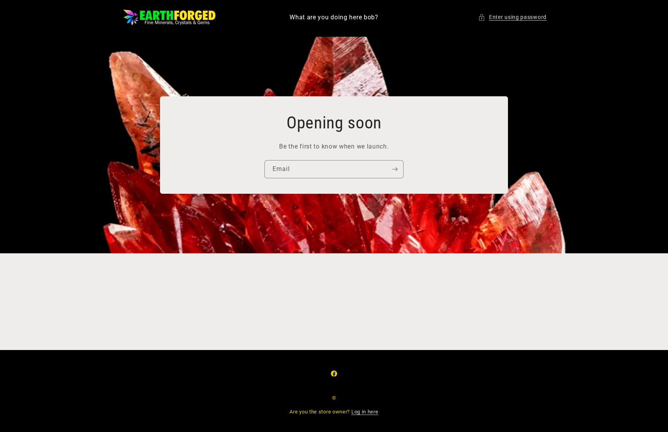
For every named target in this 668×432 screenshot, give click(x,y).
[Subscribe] (394, 169)
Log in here (364, 412)
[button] (512, 17)
